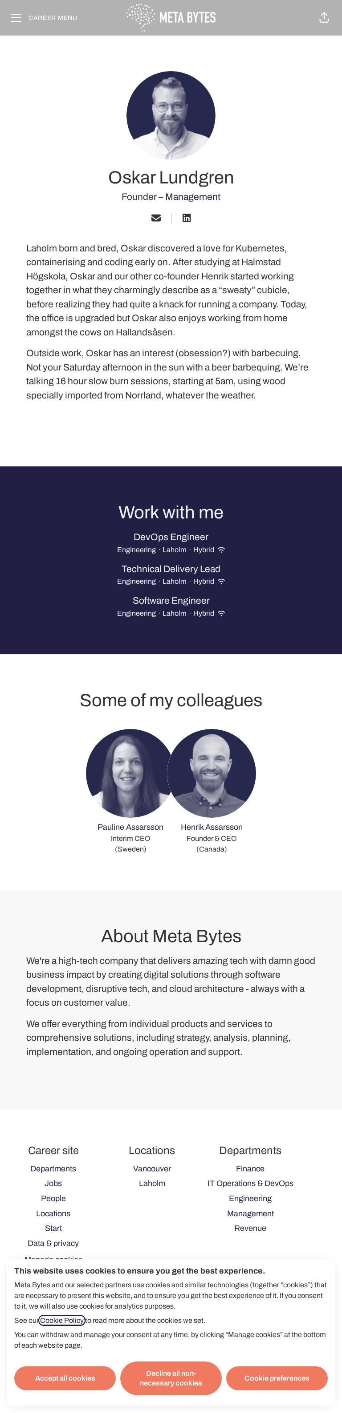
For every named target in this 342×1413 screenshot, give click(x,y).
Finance (250, 1168)
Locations (53, 1213)
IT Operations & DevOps (250, 1183)
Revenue (250, 1228)
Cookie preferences (276, 1378)
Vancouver (152, 1168)
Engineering (250, 1198)
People (53, 1198)
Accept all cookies (65, 1378)
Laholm (152, 1183)
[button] (324, 17)
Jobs (53, 1183)
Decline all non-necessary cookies (171, 1378)
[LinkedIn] (186, 219)
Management (192, 197)
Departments (53, 1168)
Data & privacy (53, 1243)
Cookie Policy (62, 1320)
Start (53, 1228)
